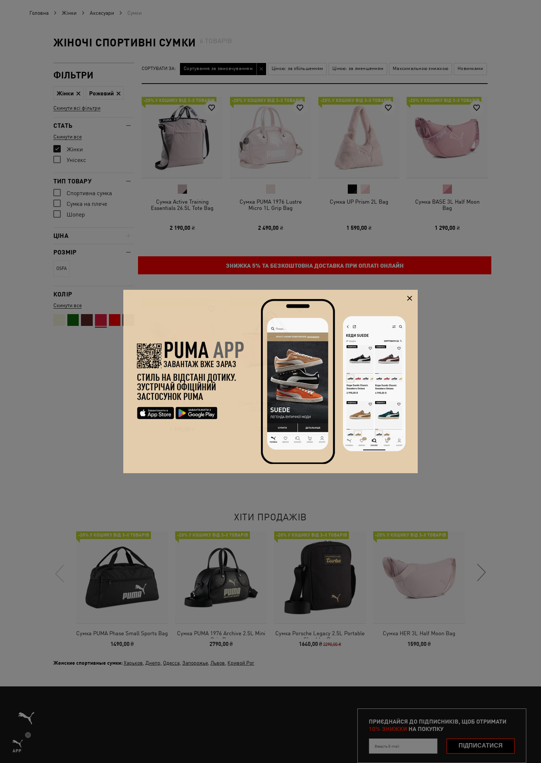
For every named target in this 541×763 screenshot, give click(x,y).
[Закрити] (409, 298)
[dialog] (270, 381)
